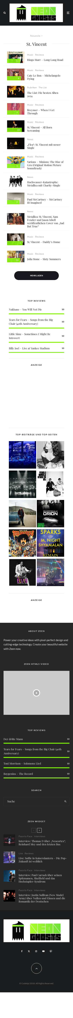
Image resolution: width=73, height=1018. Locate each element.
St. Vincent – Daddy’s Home (43, 242)
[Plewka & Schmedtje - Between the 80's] (50, 485)
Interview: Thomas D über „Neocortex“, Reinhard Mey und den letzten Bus (42, 842)
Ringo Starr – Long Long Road (45, 59)
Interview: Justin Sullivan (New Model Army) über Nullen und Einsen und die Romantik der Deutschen (42, 898)
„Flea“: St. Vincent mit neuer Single (44, 146)
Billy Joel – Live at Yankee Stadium (29, 348)
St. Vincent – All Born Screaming (39, 129)
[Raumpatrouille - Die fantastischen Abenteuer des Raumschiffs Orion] (50, 514)
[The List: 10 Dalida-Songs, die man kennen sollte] (50, 455)
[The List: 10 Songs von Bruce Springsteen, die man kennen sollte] (22, 514)
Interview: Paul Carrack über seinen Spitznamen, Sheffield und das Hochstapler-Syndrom (40, 878)
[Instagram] (36, 951)
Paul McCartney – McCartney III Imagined (44, 201)
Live (21, 853)
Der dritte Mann (13, 739)
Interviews (39, 836)
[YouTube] (43, 951)
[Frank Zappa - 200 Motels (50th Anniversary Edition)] (22, 543)
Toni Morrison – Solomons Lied (22, 763)
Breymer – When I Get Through (40, 111)
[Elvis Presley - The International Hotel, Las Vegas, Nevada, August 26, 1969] (22, 573)
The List (43, 87)
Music (30, 54)
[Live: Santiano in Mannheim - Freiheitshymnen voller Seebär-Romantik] (22, 455)
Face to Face (25, 836)
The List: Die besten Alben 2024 (42, 94)
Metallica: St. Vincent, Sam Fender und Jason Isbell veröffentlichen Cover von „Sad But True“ (45, 221)
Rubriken (32, 87)
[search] (65, 801)
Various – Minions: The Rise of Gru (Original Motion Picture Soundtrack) (45, 165)
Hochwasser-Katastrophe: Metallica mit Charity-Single (43, 184)
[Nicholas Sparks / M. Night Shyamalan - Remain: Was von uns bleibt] (50, 543)
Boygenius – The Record (18, 774)
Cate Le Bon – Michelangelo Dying (43, 77)
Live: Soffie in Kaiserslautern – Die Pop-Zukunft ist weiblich (43, 860)
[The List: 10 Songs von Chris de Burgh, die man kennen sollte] (22, 485)
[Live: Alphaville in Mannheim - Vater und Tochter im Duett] (50, 573)
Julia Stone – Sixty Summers (44, 259)
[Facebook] (22, 951)
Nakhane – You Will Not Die (25, 309)
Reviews (39, 54)
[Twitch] (51, 951)
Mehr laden (36, 275)
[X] (29, 951)
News (30, 139)
